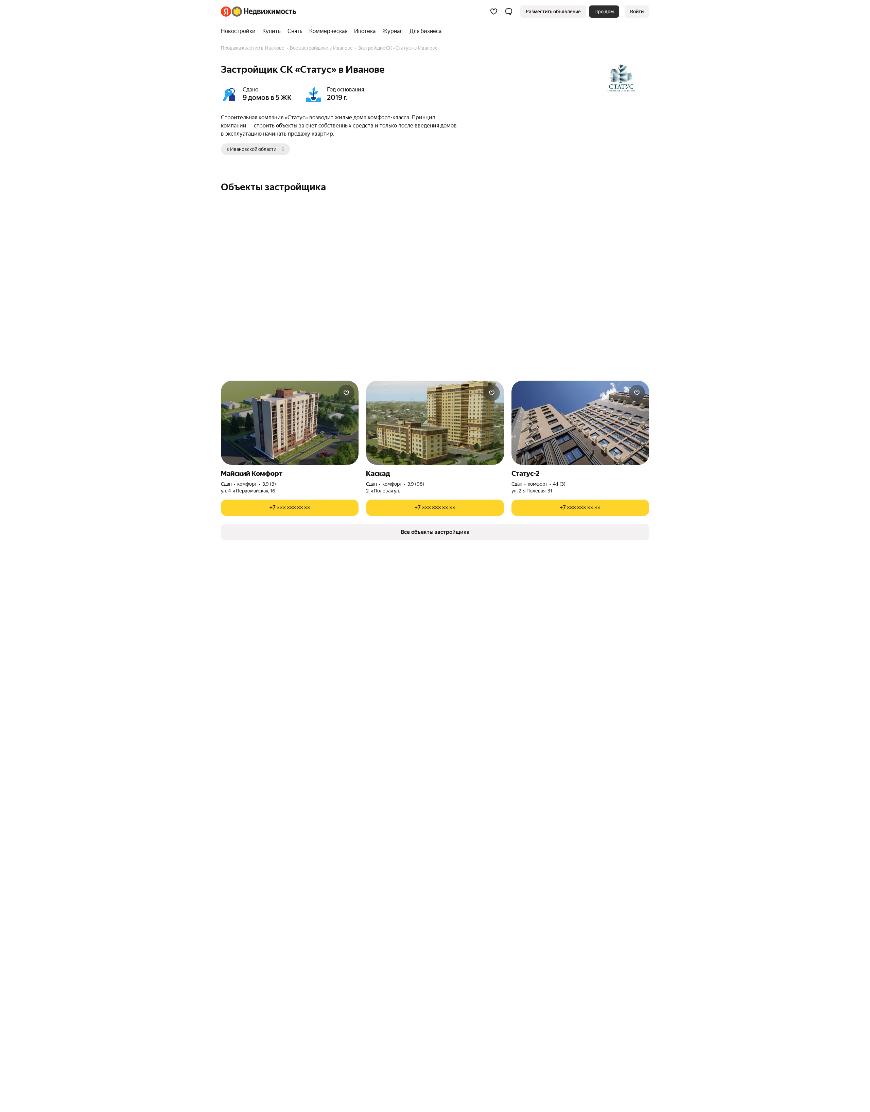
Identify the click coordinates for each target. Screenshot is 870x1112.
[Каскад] (435, 423)
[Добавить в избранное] (346, 393)
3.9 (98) (415, 484)
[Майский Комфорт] (290, 423)
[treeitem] (240, 31)
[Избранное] (494, 11)
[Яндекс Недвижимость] (258, 11)
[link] (637, 11)
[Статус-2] (580, 423)
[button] (509, 11)
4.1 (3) (559, 484)
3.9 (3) (269, 484)
